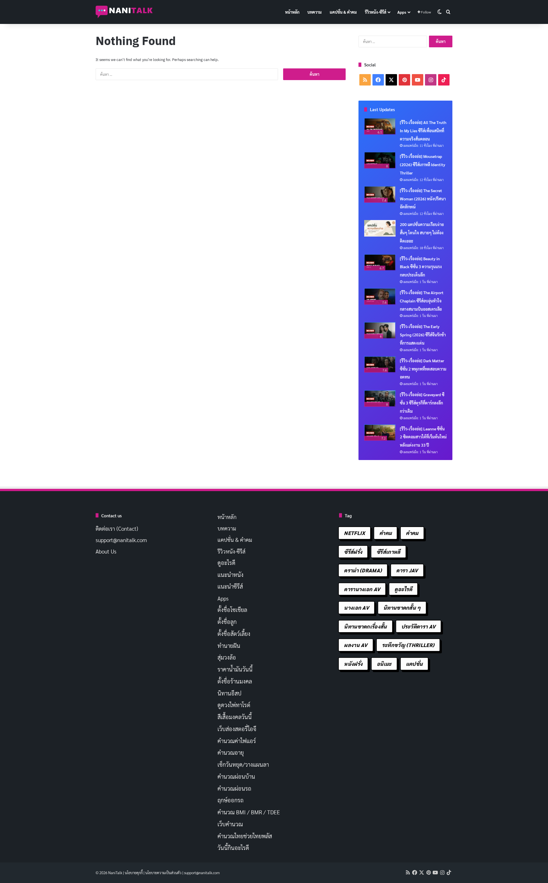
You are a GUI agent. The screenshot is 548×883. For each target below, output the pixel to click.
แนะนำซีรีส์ (230, 586)
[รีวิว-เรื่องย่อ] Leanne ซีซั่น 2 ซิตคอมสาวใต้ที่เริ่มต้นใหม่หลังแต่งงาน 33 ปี (423, 437)
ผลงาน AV (355, 645)
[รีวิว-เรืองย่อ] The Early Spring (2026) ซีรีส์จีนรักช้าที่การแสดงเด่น (423, 334)
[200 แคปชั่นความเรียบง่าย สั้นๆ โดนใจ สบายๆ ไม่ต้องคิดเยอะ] (380, 228)
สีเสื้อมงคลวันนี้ (234, 717)
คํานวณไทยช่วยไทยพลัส (244, 836)
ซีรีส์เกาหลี (388, 551)
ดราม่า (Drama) (363, 570)
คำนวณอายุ (230, 752)
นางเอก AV (356, 607)
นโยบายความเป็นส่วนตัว (163, 872)
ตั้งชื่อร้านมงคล (234, 681)
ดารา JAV (407, 570)
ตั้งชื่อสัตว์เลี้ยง (233, 633)
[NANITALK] (124, 12)
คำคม (385, 533)
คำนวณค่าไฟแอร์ (236, 740)
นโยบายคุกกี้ (134, 872)
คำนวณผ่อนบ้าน (236, 776)
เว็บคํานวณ (230, 824)
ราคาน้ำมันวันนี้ (235, 669)
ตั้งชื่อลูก (227, 621)
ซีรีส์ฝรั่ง (353, 551)
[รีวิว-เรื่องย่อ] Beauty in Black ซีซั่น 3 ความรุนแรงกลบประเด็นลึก (421, 267)
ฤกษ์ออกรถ (230, 800)
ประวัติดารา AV (418, 626)
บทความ (314, 12)
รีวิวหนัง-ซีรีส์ (375, 12)
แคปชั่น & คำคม (343, 12)
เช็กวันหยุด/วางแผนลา (243, 764)
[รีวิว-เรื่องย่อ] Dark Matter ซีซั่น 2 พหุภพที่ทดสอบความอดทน (423, 369)
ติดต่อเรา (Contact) (117, 528)
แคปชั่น (414, 663)
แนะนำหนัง (230, 574)
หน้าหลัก (292, 12)
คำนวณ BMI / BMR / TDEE (248, 812)
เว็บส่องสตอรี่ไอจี (236, 729)
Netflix (354, 533)
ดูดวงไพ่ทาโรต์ (233, 705)
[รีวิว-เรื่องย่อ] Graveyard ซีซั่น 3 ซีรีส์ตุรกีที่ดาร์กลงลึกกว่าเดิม (422, 403)
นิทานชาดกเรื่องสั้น (365, 626)
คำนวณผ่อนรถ (234, 788)
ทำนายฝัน (228, 645)
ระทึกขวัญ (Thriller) (408, 645)
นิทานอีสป (229, 693)
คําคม (412, 533)
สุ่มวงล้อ (226, 657)
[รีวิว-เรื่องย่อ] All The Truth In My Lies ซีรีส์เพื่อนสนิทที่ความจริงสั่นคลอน (423, 130)
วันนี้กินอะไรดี (233, 847)
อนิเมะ (384, 663)
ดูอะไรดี (226, 562)
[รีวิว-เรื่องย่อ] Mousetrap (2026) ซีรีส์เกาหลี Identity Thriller (422, 164)
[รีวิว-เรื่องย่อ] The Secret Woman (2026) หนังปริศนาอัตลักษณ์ (423, 198)
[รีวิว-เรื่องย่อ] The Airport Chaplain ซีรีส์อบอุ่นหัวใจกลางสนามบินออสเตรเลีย (422, 301)
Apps (401, 12)
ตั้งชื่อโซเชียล (232, 609)
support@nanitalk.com (121, 539)
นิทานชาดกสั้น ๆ (402, 607)
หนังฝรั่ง (353, 663)
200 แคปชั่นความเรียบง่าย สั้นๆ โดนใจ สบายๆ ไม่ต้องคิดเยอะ (422, 232)
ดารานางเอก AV (362, 589)
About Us (106, 551)
